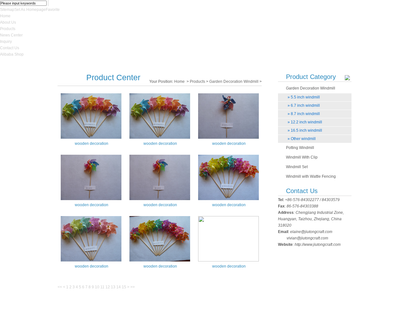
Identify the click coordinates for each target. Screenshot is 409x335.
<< (60, 287)
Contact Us (9, 48)
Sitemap (7, 9)
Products (7, 29)
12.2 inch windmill (305, 122)
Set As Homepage (30, 9)
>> (132, 287)
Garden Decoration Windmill (234, 81)
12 (107, 287)
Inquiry (6, 41)
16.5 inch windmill (305, 130)
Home (5, 16)
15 (124, 287)
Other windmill (302, 138)
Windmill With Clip (302, 157)
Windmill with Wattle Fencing (311, 176)
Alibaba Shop (12, 54)
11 (102, 287)
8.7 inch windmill (304, 114)
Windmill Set (297, 167)
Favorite (53, 9)
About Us (8, 22)
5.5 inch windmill (304, 97)
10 (97, 287)
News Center (11, 35)
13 (113, 287)
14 (118, 287)
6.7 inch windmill (304, 105)
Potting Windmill (300, 147)
